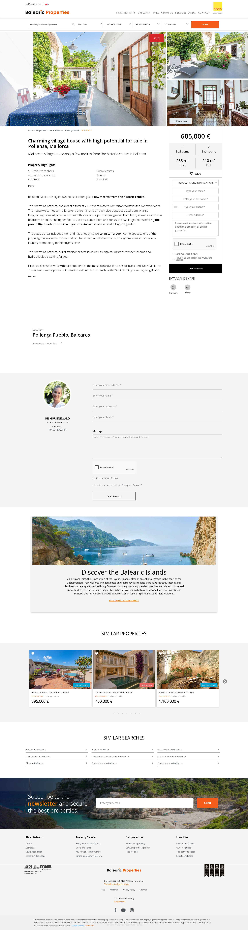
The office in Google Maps (116, 884)
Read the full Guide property (124, 600)
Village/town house (44, 130)
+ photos (180, 121)
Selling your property (135, 843)
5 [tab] (131, 713)
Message (97, 431)
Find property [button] (125, 12)
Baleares (59, 130)
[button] (46, 4)
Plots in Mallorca (34, 763)
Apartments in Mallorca (169, 749)
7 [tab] (139, 713)
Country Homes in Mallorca (171, 756)
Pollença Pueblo (72, 130)
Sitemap (143, 889)
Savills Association (34, 851)
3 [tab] (122, 713)
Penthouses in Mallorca (169, 763)
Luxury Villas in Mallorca (38, 756)
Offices (29, 843)
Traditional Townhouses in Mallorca (110, 756)
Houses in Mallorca (35, 749)
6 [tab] (135, 713)
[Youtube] (123, 910)
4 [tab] (126, 713)
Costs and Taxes (83, 847)
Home (30, 130)
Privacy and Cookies (131, 485)
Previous (22, 680)
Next (223, 680)
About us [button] (167, 12)
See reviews (119, 901)
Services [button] (180, 12)
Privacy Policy (128, 889)
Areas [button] (192, 12)
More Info (90, 925)
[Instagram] (132, 910)
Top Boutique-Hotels (185, 851)
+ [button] (33, 4)
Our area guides (183, 847)
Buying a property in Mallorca (89, 856)
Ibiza (156, 12)
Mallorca (143, 12)
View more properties (45, 343)
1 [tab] (114, 713)
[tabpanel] (60, 678)
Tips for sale (132, 851)
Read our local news (185, 843)
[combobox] (176, 207)
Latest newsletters (184, 856)
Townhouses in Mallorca (104, 763)
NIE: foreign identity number (88, 851)
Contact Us (30, 847)
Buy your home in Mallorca (88, 843)
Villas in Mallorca (100, 749)
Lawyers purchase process (138, 847)
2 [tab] (118, 713)
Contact (204, 12)
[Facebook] (115, 910)
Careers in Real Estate (35, 856)
